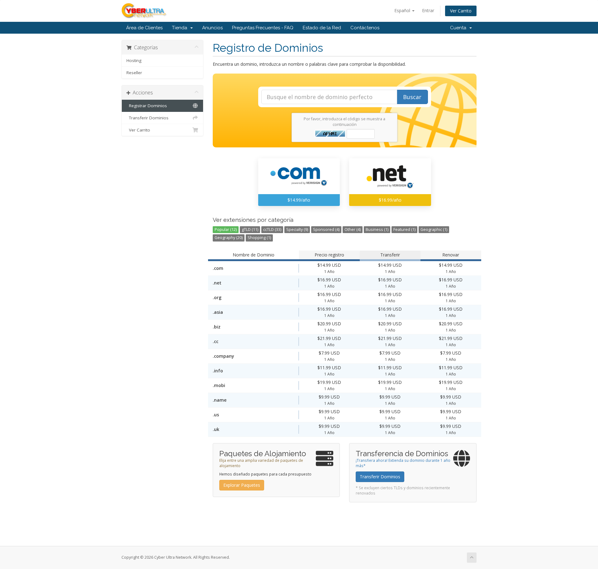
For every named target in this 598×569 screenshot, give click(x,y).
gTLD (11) (250, 229)
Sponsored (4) (326, 229)
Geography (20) (229, 237)
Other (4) (352, 229)
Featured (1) (404, 229)
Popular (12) (226, 229)
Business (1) (377, 229)
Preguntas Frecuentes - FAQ (262, 28)
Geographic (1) (433, 229)
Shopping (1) (259, 237)
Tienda (181, 28)
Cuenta (459, 28)
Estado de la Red (322, 28)
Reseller (134, 72)
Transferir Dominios (147, 118)
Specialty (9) (297, 229)
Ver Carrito (461, 11)
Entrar (428, 10)
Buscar (412, 97)
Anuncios (212, 28)
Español (402, 10)
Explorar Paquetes (241, 485)
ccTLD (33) (272, 229)
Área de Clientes (144, 28)
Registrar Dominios (146, 105)
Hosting (133, 60)
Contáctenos (364, 28)
